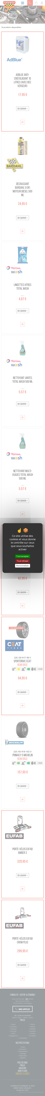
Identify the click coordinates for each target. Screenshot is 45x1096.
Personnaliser (22, 565)
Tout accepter (22, 556)
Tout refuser (22, 561)
